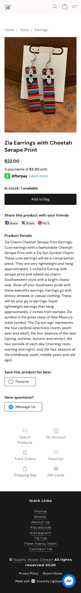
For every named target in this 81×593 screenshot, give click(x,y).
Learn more (38, 176)
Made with (40, 581)
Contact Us (40, 549)
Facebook (40, 528)
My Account (56, 437)
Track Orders (25, 458)
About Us (40, 522)
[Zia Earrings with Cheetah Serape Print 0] (40, 84)
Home (9, 29)
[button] (8, 6)
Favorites (55, 458)
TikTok (40, 538)
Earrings (41, 29)
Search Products (25, 440)
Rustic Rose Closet (33, 560)
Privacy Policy (28, 573)
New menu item (40, 544)
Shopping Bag (25, 475)
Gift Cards (55, 475)
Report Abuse (52, 573)
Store (24, 29)
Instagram (40, 533)
